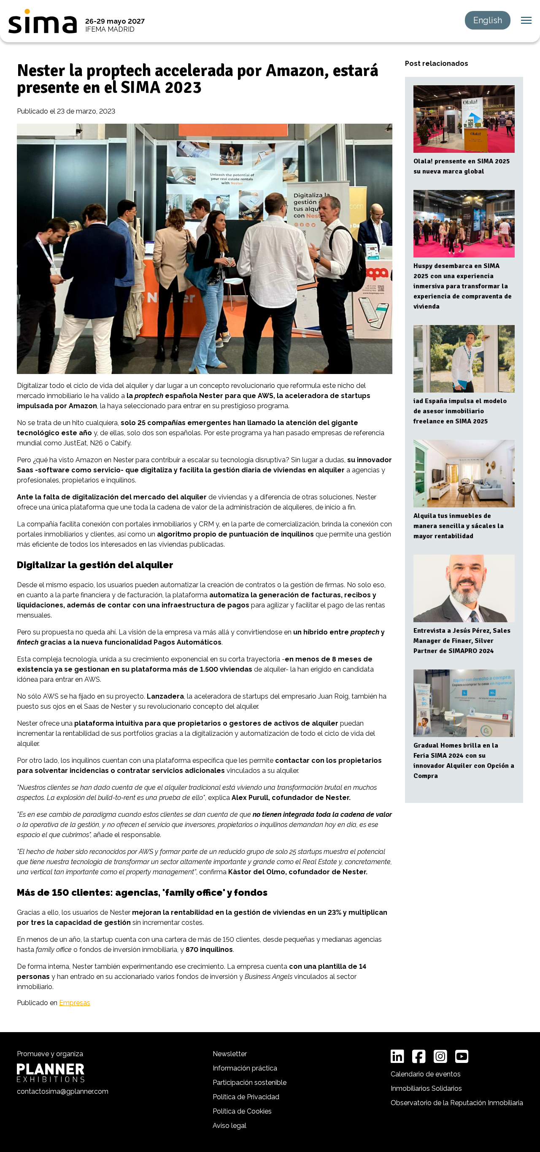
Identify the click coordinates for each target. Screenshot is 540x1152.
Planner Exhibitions (50, 1072)
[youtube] (462, 1056)
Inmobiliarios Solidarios (426, 1088)
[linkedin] (397, 1056)
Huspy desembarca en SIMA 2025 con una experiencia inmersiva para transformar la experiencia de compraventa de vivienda (462, 286)
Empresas (74, 1003)
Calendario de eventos (426, 1074)
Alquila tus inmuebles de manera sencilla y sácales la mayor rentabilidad (458, 526)
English (487, 20)
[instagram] (440, 1056)
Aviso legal (229, 1126)
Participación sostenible (249, 1083)
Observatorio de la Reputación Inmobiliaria (457, 1103)
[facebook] (419, 1056)
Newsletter (230, 1054)
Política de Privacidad (246, 1097)
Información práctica (245, 1068)
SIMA (42, 21)
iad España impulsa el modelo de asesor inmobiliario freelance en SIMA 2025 (460, 411)
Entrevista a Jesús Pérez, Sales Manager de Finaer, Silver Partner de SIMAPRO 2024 (461, 640)
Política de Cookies (242, 1111)
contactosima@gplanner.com (62, 1091)
